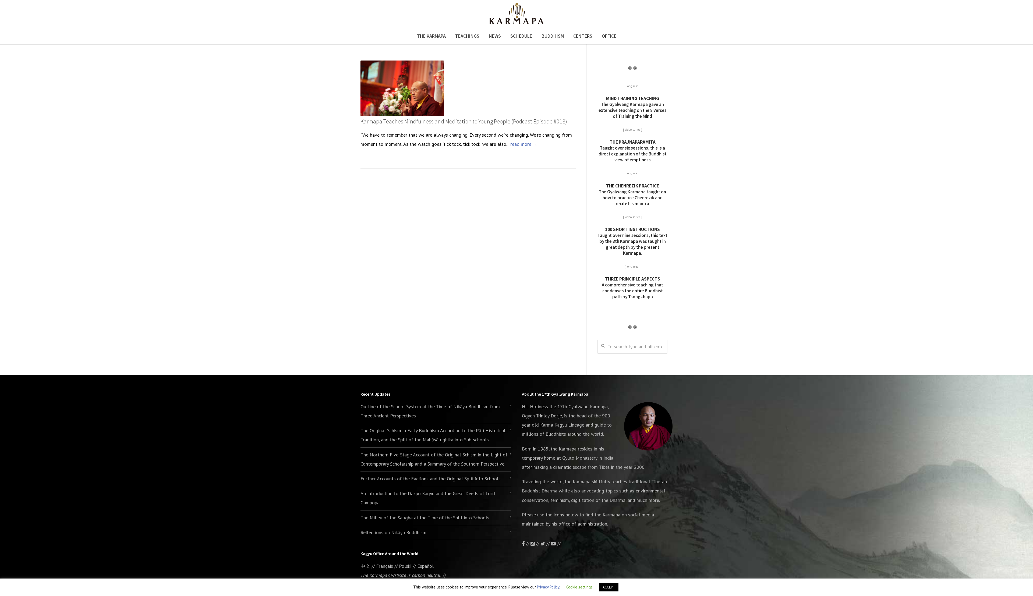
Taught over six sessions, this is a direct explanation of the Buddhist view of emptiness (633, 151)
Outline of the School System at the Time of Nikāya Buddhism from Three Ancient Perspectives (430, 411)
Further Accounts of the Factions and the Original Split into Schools (430, 479)
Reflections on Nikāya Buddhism (393, 532)
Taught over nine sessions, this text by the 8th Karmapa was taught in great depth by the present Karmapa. (632, 241)
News (495, 36)
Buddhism (553, 36)
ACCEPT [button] (609, 587)
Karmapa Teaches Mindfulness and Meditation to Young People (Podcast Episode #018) (463, 121)
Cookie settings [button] (579, 587)
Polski (405, 566)
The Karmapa (431, 36)
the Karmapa (563, 449)
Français (384, 566)
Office (609, 36)
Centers (582, 36)
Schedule (521, 36)
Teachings (467, 36)
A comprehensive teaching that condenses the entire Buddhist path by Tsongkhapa (632, 288)
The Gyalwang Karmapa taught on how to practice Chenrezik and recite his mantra (632, 195)
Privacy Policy (548, 587)
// (548, 544)
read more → (523, 144)
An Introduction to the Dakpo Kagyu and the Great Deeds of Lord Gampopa (427, 498)
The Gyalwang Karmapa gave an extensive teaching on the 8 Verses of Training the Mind (633, 107)
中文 (365, 566)
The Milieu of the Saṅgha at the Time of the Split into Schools (424, 518)
